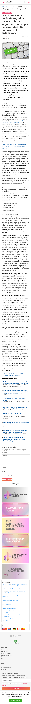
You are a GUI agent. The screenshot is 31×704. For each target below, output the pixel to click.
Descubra (4, 647)
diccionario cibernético (6, 653)
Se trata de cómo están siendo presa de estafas (15, 399)
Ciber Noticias (9, 6)
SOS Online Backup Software (11, 375)
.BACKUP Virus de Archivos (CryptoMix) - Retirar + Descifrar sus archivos (15, 431)
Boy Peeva (6, 37)
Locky (10, 122)
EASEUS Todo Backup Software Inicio (14, 373)
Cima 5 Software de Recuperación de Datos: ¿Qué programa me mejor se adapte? (14, 146)
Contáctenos (4, 669)
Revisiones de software (6, 655)
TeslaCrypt (16, 122)
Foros (2, 658)
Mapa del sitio (4, 650)
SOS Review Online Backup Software (14, 414)
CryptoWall (25, 121)
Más (2, 663)
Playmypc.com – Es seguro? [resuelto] (17, 588)
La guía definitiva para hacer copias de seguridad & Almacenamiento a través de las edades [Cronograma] (15, 391)
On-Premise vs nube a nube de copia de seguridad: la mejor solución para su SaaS (15, 382)
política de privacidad (17, 696)
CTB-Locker (5, 122)
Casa (3, 6)
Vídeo (2, 657)
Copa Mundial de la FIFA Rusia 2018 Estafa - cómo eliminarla (16, 423)
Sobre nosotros (5, 666)
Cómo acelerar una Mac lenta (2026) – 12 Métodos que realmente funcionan (15, 407)
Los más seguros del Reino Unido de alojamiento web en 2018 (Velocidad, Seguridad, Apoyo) (14, 438)
